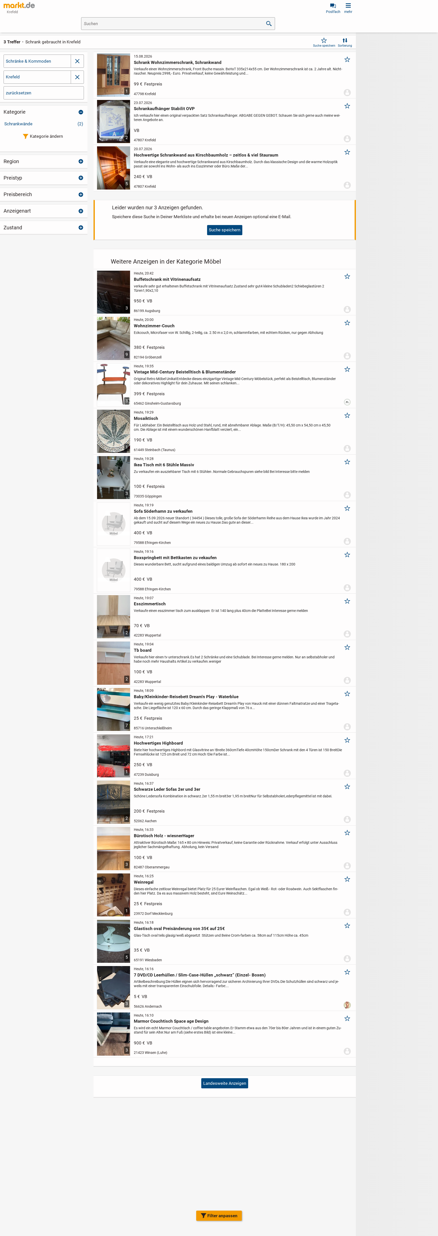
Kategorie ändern (46, 136)
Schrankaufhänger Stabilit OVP (164, 108)
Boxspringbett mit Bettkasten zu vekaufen (175, 557)
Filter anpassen (222, 1215)
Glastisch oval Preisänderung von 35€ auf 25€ (179, 928)
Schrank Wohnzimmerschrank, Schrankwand (178, 62)
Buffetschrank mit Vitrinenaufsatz (167, 279)
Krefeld (13, 76)
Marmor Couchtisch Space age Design (171, 1021)
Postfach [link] (333, 12)
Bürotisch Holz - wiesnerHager (164, 835)
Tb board (143, 650)
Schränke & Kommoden (28, 61)
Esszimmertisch (150, 603)
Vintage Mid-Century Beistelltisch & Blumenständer (185, 371)
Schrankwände (43, 123)
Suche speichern (324, 45)
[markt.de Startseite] (19, 5)
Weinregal (144, 882)
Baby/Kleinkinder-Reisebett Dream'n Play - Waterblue (186, 696)
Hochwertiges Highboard (158, 743)
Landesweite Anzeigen (224, 1083)
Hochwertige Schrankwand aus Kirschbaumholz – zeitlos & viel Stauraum (206, 155)
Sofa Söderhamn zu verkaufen (163, 511)
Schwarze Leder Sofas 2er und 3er (167, 789)
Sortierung (345, 45)
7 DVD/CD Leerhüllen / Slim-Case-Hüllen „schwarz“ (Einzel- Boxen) (200, 974)
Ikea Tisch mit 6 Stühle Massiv (164, 464)
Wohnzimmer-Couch (154, 325)
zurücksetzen (18, 92)
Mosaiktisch (146, 418)
